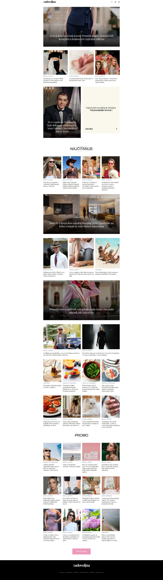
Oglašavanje (92, 572)
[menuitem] (115, 2)
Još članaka (81, 551)
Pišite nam (62, 572)
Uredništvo (76, 572)
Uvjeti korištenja (69, 572)
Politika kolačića (99, 572)
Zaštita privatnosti (84, 572)
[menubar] (115, 2)
